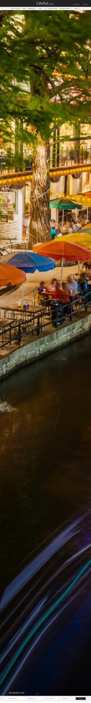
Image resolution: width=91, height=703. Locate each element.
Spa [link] (46, 8)
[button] (86, 4)
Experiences (31, 8)
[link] (77, 4)
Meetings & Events (65, 8)
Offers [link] (24, 8)
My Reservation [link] (76, 4)
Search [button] (80, 698)
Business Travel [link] (53, 8)
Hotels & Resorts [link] (15, 8)
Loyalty (76, 8)
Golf (40, 8)
